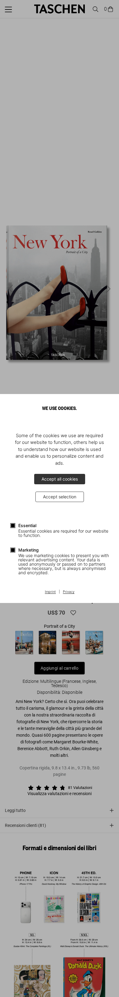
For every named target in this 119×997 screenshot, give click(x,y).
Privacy (68, 592)
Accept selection (59, 496)
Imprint (50, 592)
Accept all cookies (59, 479)
